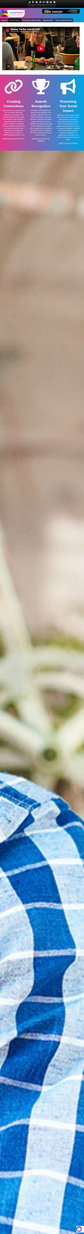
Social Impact (15, 20)
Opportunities (48, 20)
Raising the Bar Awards (31, 20)
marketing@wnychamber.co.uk (13, 135)
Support (4, 20)
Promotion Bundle (72, 122)
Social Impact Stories (64, 20)
